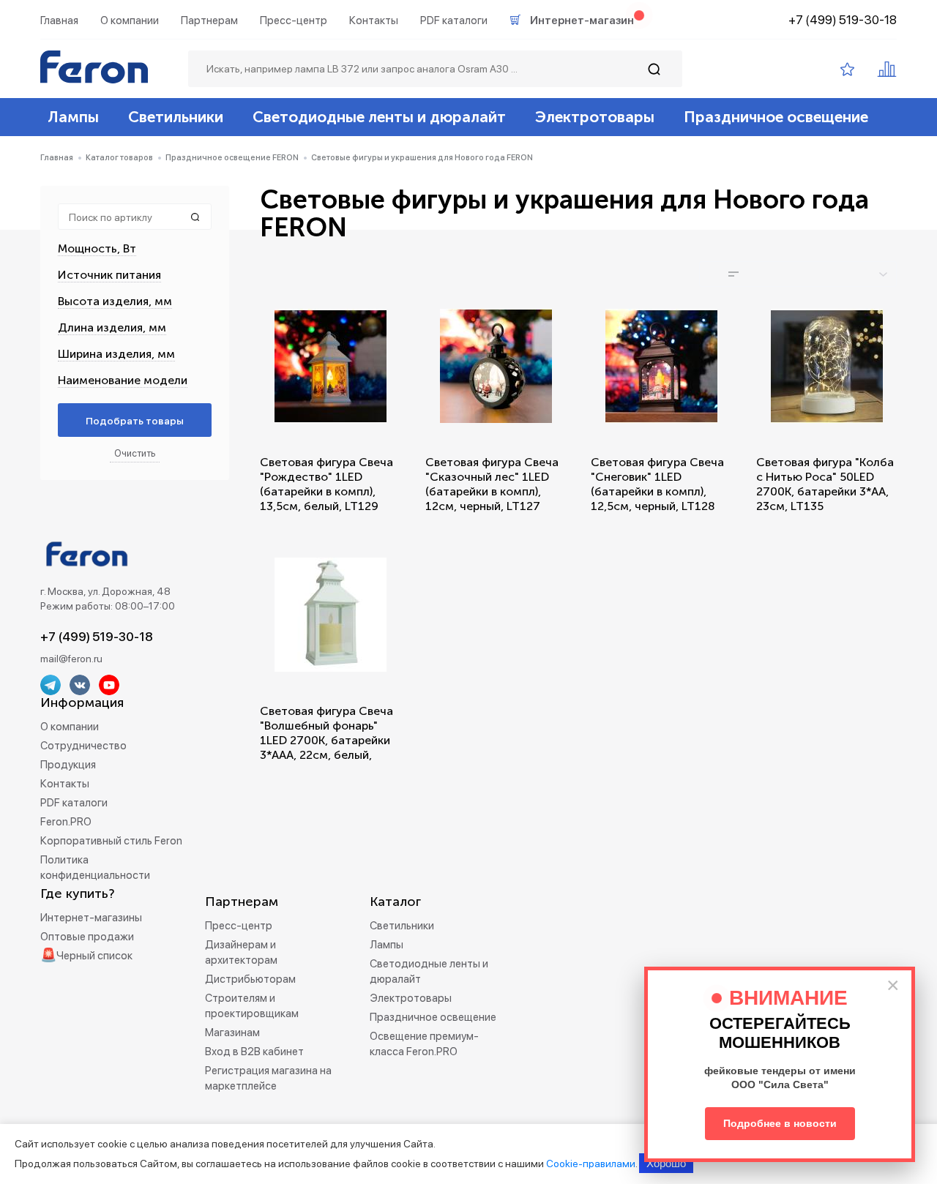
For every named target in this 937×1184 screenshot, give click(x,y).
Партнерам (209, 20)
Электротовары (594, 117)
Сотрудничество (83, 745)
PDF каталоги (454, 20)
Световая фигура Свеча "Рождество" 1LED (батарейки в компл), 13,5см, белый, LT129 (326, 484)
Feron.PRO (66, 821)
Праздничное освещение (776, 117)
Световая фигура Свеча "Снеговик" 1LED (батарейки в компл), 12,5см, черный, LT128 (657, 484)
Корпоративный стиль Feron (111, 840)
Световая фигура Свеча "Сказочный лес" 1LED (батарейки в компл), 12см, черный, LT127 (492, 484)
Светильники (175, 117)
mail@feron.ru (71, 658)
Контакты (373, 20)
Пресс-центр (293, 20)
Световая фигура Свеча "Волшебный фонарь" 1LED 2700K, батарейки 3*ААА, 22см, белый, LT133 (326, 740)
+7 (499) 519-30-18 (842, 19)
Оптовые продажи (87, 936)
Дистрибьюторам (250, 979)
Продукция (68, 764)
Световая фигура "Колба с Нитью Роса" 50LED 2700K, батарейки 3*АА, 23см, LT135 (825, 484)
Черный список (94, 955)
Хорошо (666, 1163)
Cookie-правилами (590, 1163)
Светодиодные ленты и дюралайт (379, 117)
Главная (59, 20)
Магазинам (232, 1032)
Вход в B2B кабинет (254, 1051)
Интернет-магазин (582, 20)
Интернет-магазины (91, 917)
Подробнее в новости (780, 1123)
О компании (129, 20)
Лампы (73, 117)
